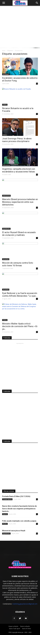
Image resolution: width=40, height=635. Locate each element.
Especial (5, 514)
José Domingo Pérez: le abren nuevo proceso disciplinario (17, 140)
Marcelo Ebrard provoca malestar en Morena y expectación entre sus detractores (20, 202)
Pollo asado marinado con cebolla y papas (19, 521)
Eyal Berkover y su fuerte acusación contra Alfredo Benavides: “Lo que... (19, 294)
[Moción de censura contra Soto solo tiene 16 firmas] (20, 251)
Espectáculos (6, 228)
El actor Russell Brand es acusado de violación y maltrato (19, 233)
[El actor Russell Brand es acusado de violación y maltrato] (20, 221)
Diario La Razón (25, 626)
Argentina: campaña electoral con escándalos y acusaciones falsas (18, 170)
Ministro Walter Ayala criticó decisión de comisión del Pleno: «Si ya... (19, 326)
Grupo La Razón (13, 626)
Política (5, 104)
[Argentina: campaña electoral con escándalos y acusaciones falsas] (20, 157)
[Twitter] (20, 618)
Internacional (6, 165)
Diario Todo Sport (14, 629)
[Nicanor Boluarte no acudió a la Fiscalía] (20, 97)
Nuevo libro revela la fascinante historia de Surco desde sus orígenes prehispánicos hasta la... (19, 508)
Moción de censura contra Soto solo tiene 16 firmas (17, 264)
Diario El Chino (26, 629)
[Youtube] (26, 618)
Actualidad (6, 74)
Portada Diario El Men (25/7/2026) (16, 496)
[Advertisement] (20, 27)
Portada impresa (7, 499)
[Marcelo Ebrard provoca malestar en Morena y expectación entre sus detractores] (20, 188)
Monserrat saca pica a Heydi (13, 530)
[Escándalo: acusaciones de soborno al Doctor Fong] (20, 66)
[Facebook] (14, 618)
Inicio (3, 50)
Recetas (5, 524)
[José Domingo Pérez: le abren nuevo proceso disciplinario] (20, 127)
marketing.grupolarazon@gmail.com (24, 604)
